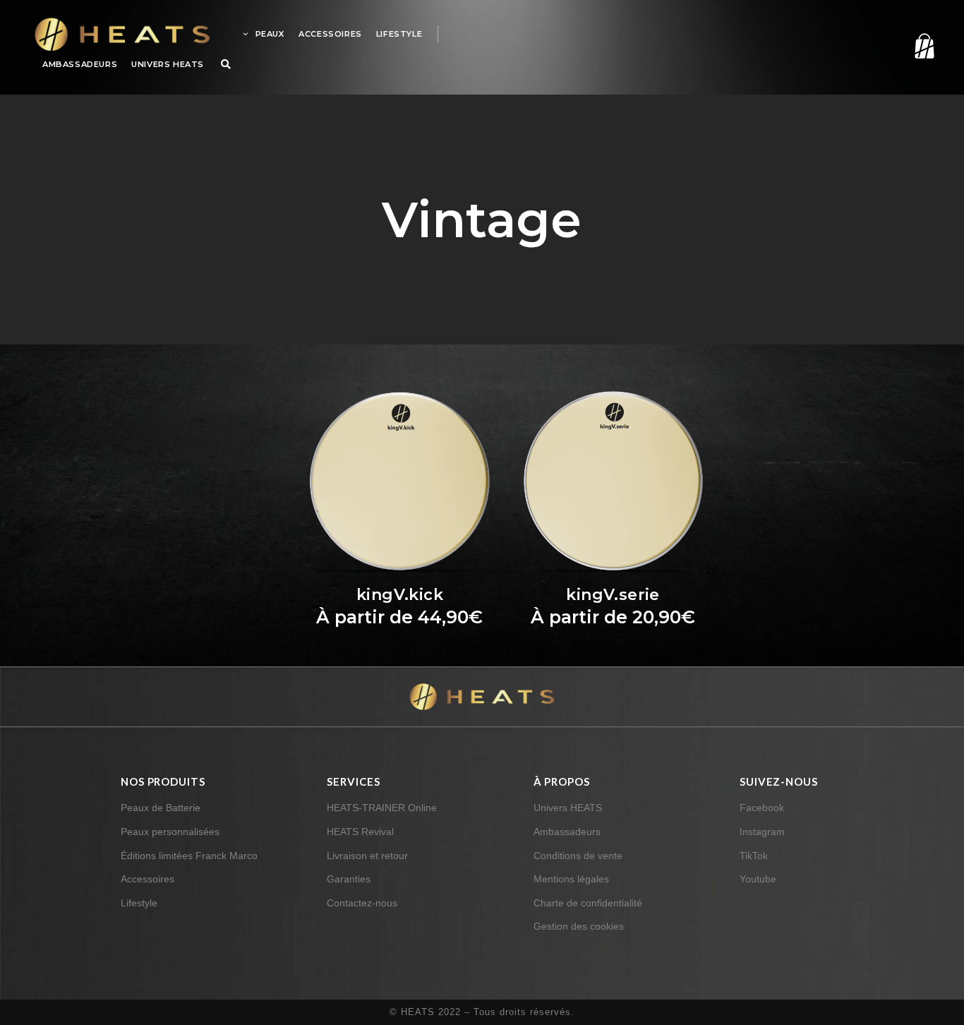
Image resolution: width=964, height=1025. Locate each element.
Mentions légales (571, 879)
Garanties (348, 879)
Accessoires (147, 879)
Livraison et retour (367, 855)
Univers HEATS (568, 807)
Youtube (758, 879)
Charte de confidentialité (588, 903)
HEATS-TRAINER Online (382, 807)
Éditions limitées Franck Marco (189, 855)
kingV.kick (399, 594)
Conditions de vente (578, 855)
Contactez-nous (362, 903)
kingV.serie (612, 594)
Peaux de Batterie (160, 807)
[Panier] (907, 45)
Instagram (762, 831)
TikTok (754, 855)
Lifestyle (139, 903)
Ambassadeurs (567, 831)
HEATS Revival (360, 831)
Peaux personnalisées (170, 831)
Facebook (762, 807)
